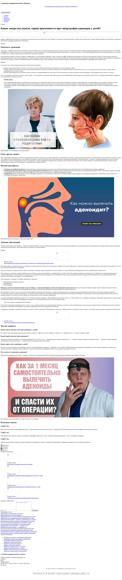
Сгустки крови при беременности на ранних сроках (15, 524)
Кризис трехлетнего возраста (12, 545)
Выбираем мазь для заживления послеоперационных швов (17, 518)
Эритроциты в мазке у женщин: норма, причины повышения (18, 533)
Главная (6, 15)
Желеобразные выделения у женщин (11, 515)
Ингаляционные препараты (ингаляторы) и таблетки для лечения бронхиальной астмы (28, 263)
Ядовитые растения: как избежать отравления (17, 539)
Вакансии (7, 20)
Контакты (7, 18)
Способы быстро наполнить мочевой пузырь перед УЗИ (17, 530)
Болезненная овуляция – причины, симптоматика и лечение (18, 521)
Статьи (6, 21)
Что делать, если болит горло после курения (19, 464)
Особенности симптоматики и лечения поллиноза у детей (23, 486)
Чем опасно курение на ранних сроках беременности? (19, 322)
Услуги (6, 17)
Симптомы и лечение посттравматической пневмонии (22, 498)
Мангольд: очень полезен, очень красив (15, 551)
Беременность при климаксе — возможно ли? (14, 527)
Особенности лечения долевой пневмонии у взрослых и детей (25, 475)
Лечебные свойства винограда (12, 542)
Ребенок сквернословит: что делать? (14, 548)
